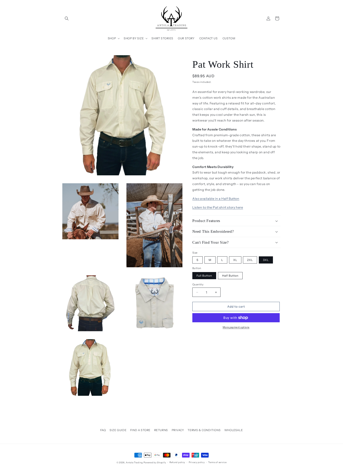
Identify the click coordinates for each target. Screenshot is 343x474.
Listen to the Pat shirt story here (217, 207)
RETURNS (161, 430)
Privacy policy (197, 462)
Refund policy (177, 462)
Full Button (204, 275)
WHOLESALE (233, 430)
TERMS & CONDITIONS (204, 430)
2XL (250, 260)
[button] (66, 18)
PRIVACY (178, 430)
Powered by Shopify (155, 462)
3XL (266, 260)
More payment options (236, 327)
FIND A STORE (140, 430)
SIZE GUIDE (118, 430)
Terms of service (217, 462)
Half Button (230, 275)
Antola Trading (134, 462)
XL (235, 260)
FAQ (103, 430)
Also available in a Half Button (215, 199)
